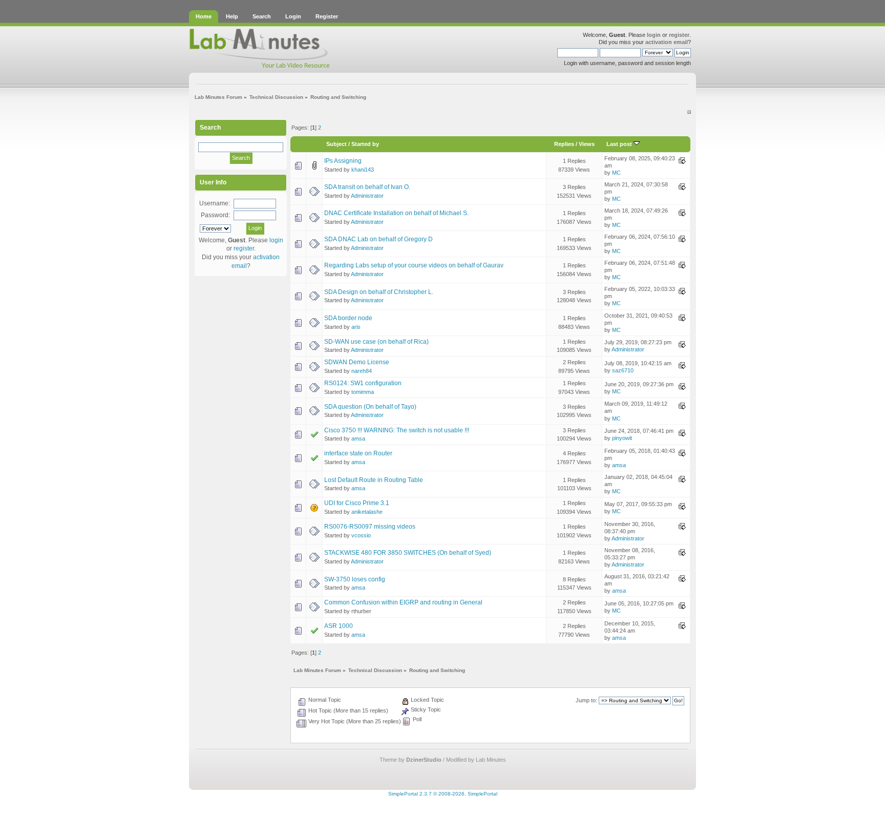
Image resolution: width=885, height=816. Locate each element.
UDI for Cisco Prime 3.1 (356, 503)
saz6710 (623, 370)
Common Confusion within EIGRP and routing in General (403, 602)
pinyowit (622, 438)
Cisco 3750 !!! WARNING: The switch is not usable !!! (396, 430)
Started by (365, 144)
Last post (620, 144)
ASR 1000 (338, 626)
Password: (215, 215)
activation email (666, 42)
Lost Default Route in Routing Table (373, 480)
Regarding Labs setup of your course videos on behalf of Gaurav (413, 265)
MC (616, 173)
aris (356, 327)
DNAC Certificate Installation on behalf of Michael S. (396, 213)
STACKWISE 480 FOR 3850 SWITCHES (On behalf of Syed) (407, 552)
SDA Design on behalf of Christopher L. (378, 292)
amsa (358, 438)
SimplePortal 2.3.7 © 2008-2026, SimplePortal (442, 794)
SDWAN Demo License (356, 362)
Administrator (367, 196)
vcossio (361, 535)
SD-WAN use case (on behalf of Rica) (376, 341)
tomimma (362, 392)
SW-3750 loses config (354, 579)
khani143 (362, 169)
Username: (214, 203)
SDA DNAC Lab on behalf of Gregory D (378, 239)
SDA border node (348, 318)
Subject (336, 144)
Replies (564, 144)
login (654, 35)
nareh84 (361, 371)
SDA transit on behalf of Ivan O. (367, 187)
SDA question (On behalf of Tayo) (370, 406)
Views (587, 144)
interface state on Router (358, 453)
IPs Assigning (343, 160)
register (679, 35)
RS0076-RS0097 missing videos (369, 526)
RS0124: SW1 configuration (363, 383)
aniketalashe (367, 512)
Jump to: (586, 700)
